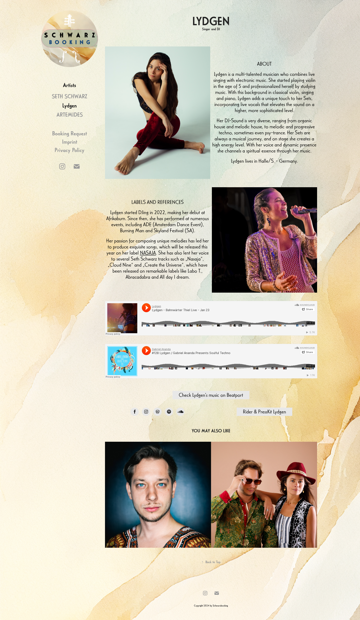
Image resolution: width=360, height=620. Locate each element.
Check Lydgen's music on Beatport (211, 395)
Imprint (69, 141)
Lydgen (69, 105)
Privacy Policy (69, 150)
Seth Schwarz (69, 96)
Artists (69, 85)
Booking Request (69, 133)
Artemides (69, 114)
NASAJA (148, 252)
